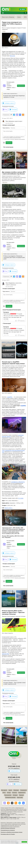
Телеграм (14, 109)
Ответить (22, 320)
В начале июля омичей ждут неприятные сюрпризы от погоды (14, 96)
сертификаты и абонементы (18, 482)
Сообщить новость (9, 103)
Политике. (17, 842)
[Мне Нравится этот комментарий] (16, 320)
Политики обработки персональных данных (13, 137)
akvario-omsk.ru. (9, 508)
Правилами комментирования (20, 139)
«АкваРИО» (9, 397)
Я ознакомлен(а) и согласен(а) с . (14, 139)
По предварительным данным (14, 774)
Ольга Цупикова (10, 121)
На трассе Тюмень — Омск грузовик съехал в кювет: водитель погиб (14, 683)
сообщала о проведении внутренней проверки (14, 798)
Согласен (24, 842)
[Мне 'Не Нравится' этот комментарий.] (19, 320)
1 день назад (6, 320)
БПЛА (25, 17)
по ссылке (20, 498)
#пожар (4, 755)
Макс (6, 109)
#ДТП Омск (5, 182)
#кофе (4, 31)
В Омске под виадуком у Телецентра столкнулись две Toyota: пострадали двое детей (14, 257)
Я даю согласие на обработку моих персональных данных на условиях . (13, 137)
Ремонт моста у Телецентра (8, 17)
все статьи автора (9, 123)
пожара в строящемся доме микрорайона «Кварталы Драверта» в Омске (13, 769)
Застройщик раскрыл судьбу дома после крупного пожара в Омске (13, 817)
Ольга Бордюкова (10, 283)
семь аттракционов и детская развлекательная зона (13, 451)
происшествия (5, 653)
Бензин (19, 17)
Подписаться (21, 85)
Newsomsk (12, 56)
